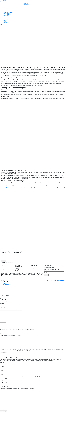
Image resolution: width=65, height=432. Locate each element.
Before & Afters (27, 6)
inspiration (4, 11)
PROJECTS (26, 5)
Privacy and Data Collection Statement (9, 350)
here (7, 255)
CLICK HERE (10, 262)
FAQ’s (5, 21)
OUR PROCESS (26, 4)
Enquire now (25, 2)
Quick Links (58, 280)
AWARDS (5, 20)
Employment (53, 280)
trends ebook (6, 16)
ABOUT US (6, 19)
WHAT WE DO (26, 3)
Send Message (3, 352)
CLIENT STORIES (7, 13)
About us (3, 18)
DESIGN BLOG (6, 15)
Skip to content (3, 0)
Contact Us (4, 260)
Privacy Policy (48, 280)
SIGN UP (46, 275)
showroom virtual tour (8, 12)
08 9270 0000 (3, 269)
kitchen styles (7, 79)
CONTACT (5, 22)
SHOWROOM (26, 8)
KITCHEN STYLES (7, 14)
